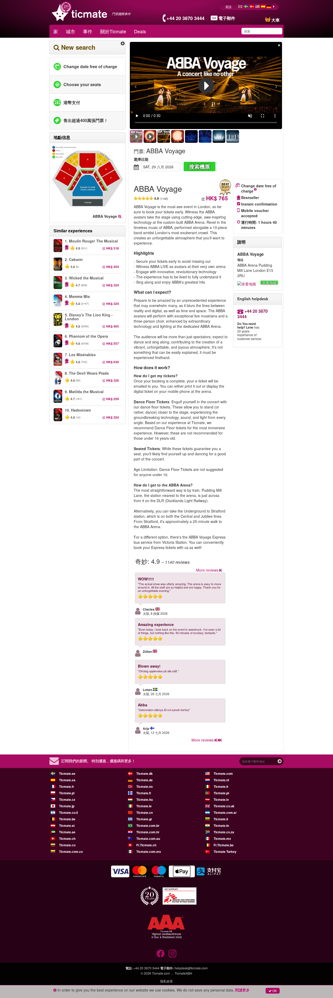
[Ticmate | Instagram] (172, 953)
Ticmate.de (144, 780)
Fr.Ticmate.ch (146, 845)
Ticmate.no (144, 786)
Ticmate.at (67, 825)
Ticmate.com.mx (148, 851)
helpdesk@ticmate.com (191, 968)
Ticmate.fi (143, 793)
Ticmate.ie (144, 806)
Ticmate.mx (222, 838)
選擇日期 (141, 159)
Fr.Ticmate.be (224, 845)
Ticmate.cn (144, 812)
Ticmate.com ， (163, 973)
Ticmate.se (67, 773)
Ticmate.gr (144, 819)
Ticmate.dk (144, 773)
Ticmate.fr (66, 786)
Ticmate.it (221, 786)
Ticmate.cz (67, 799)
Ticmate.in (221, 825)
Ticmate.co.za (224, 832)
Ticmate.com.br (147, 825)
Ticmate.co (67, 845)
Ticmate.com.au (148, 838)
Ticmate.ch (67, 838)
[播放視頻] (206, 85)
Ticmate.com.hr (147, 832)
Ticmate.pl (66, 793)
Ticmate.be (67, 819)
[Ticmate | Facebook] (160, 953)
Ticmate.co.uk (224, 806)
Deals (140, 31)
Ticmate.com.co (71, 851)
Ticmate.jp (66, 806)
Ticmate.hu (144, 799)
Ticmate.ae (67, 832)
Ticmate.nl (221, 780)
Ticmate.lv (221, 799)
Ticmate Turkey (225, 851)
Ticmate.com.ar (225, 812)
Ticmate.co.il (68, 812)
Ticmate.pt (221, 793)
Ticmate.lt (221, 819)
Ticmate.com (223, 773)
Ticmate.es (67, 780)
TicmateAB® (183, 973)
